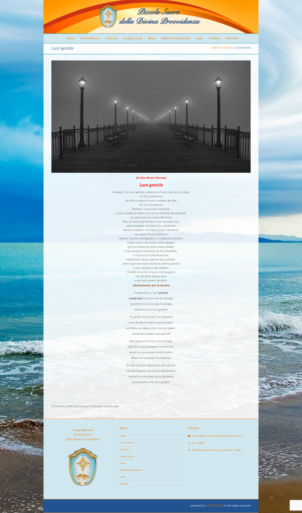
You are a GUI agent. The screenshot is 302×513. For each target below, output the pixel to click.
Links (199, 38)
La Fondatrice (89, 38)
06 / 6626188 (198, 443)
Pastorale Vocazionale (105, 407)
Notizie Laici (82, 407)
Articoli (227, 48)
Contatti (214, 38)
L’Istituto (111, 38)
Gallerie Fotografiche (175, 38)
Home (71, 38)
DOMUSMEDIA (215, 506)
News (151, 38)
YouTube (232, 38)
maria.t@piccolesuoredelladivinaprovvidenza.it (217, 436)
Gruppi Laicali (132, 38)
